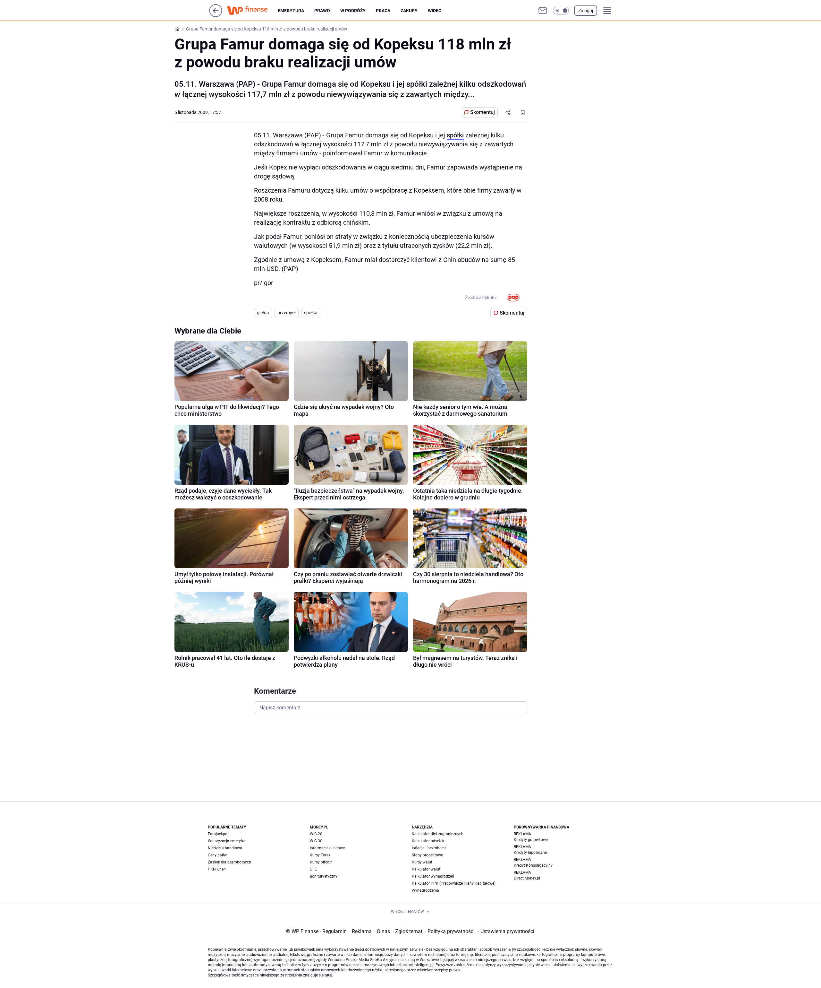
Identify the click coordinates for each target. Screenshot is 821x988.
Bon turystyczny (323, 876)
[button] (561, 10)
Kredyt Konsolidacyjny (533, 865)
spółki (455, 135)
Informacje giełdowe (327, 848)
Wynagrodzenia (425, 890)
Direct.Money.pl (527, 878)
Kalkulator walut (426, 869)
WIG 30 (316, 841)
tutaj (328, 975)
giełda (263, 312)
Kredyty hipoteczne (530, 852)
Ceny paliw (217, 855)
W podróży (353, 10)
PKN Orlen (217, 869)
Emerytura (291, 10)
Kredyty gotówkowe (531, 839)
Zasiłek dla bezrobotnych (229, 862)
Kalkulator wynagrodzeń (433, 876)
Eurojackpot (218, 834)
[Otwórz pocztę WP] (542, 10)
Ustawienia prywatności (506, 931)
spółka (310, 312)
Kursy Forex (320, 855)
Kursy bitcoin (321, 862)
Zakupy (409, 10)
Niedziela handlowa (225, 848)
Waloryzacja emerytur (227, 841)
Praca (383, 10)
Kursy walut (422, 862)
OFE (313, 869)
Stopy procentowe (427, 855)
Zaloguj (585, 10)
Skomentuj (482, 112)
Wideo (435, 10)
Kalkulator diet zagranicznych (437, 834)
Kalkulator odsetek (428, 841)
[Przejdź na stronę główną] (215, 15)
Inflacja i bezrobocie (429, 848)
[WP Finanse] (252, 10)
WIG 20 (316, 834)
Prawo (322, 10)
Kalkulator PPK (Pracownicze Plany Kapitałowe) (453, 883)
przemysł (286, 312)
